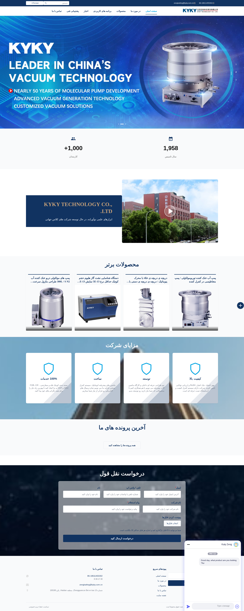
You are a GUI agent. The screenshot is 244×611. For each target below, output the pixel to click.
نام (98, 488)
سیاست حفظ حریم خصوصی (39, 607)
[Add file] (237, 606)
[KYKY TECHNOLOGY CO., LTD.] (200, 11)
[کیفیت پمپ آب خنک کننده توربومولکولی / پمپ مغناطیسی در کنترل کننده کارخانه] (195, 308)
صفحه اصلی (151, 11)
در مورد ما (135, 11)
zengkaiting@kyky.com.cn (184, 3)
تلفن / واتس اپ (133, 488)
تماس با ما (57, 11)
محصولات (121, 11)
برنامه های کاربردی (102, 11)
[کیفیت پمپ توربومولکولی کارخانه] (122, 72)
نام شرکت (176, 502)
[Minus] (188, 544)
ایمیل (178, 488)
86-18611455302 (206, 3)
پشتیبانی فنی (73, 11)
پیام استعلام (133, 502)
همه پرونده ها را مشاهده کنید (122, 445)
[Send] (188, 606)
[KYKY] (170, 211)
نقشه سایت (161, 595)
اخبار (86, 11)
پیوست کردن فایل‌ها (171, 517)
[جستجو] (45, 3)
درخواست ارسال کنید (122, 538)
